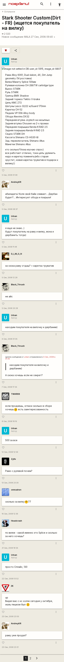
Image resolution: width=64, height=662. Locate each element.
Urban (14, 59)
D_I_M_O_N (16, 254)
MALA (27, 36)
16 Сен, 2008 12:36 (10, 514)
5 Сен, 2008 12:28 (9, 278)
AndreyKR (16, 182)
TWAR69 (15, 394)
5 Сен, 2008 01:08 (9, 175)
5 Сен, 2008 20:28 (10, 308)
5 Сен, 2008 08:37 (10, 209)
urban (26, 357)
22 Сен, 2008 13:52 (10, 579)
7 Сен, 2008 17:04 (9, 387)
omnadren (16, 489)
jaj (12, 585)
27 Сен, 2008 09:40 (43, 36)
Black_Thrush (18, 284)
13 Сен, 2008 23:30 (10, 483)
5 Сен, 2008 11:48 (9, 247)
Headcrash (16, 521)
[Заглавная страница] (19, 2)
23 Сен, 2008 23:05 (10, 616)
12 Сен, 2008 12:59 (10, 452)
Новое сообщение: (13, 36)
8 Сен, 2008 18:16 (9, 421)
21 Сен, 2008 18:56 (10, 548)
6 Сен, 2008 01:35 (9, 339)
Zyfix (13, 459)
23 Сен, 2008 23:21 (10, 647)
